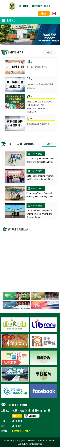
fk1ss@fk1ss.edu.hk (21, 431)
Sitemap (8, 440)
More (49, 52)
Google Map (33, 415)
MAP (18, 415)
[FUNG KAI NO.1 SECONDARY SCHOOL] (30, 9)
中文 (43, 13)
